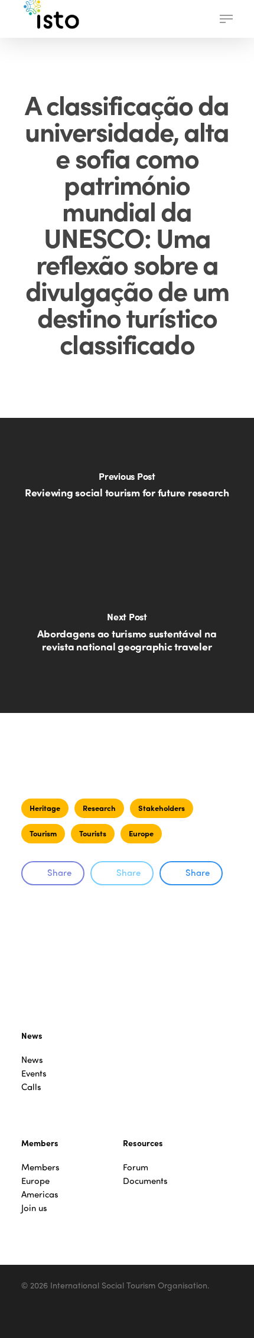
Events (34, 1073)
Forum (135, 1167)
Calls (31, 1086)
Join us (34, 1207)
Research (99, 807)
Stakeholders (161, 807)
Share (59, 872)
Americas (39, 1194)
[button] (226, 19)
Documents (145, 1180)
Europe (141, 833)
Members (40, 1167)
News (32, 1059)
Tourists (92, 833)
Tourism (43, 833)
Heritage (45, 807)
